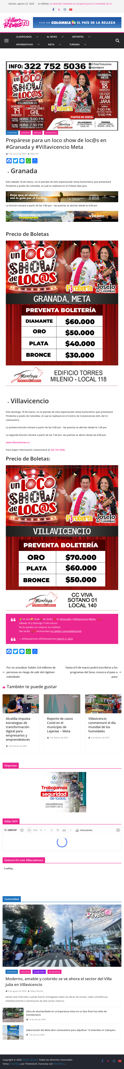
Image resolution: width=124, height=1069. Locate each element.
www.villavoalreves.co (18, 442)
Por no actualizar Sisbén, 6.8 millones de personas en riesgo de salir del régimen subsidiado (31, 672)
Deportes (78, 36)
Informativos (24, 44)
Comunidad (12, 133)
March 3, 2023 (65, 638)
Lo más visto (39, 972)
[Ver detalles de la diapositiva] (77, 22)
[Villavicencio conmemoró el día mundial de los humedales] (103, 696)
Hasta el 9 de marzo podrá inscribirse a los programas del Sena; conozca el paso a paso (92, 672)
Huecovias (25, 972)
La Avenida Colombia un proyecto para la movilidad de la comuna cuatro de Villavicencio (81, 5)
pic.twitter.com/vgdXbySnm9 (66, 631)
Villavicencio (51, 133)
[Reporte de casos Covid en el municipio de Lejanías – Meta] (62, 696)
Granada (37, 133)
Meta (51, 44)
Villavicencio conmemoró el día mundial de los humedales (102, 724)
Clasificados (24, 36)
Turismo (74, 44)
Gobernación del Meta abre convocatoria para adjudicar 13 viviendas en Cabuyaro (70, 1030)
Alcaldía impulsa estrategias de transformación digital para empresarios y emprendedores (18, 729)
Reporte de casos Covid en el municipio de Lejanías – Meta (60, 724)
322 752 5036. (58, 449)
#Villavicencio (80, 619)
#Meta (92, 619)
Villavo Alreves (36, 991)
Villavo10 (34, 153)
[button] (36, 37)
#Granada (65, 619)
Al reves (52, 36)
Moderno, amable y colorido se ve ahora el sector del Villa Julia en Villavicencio (58, 981)
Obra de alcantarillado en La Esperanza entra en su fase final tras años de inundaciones (66, 1013)
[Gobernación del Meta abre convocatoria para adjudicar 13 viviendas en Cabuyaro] (13, 1032)
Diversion (25, 133)
